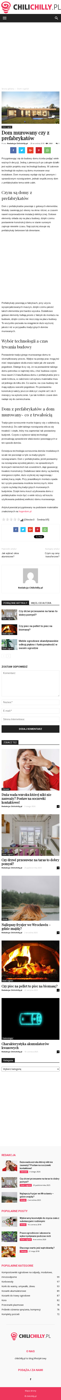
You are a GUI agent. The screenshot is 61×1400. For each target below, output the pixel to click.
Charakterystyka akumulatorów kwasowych (25, 1045)
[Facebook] (30, 1379)
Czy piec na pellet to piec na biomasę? (30, 986)
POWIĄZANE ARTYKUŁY (15, 603)
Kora (4, 1300)
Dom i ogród (7, 127)
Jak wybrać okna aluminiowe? (10, 555)
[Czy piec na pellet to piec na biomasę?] (9, 629)
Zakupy (24, 1251)
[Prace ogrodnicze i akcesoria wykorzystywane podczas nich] (9, 1236)
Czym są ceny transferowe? (52, 555)
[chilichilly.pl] (30, 7)
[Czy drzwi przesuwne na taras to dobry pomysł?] (9, 614)
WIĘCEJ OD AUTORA (41, 603)
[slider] (11, 519)
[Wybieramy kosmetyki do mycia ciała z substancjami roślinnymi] (9, 1222)
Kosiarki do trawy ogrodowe (16, 1295)
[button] (56, 18)
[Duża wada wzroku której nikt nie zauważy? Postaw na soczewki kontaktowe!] (30, 769)
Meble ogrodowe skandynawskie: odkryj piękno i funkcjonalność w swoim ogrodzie (39, 644)
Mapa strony (30, 1390)
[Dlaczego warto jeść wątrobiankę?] (9, 1251)
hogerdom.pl (25, 511)
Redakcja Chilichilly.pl (17, 143)
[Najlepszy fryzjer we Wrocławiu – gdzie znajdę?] (30, 898)
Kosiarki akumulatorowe (14, 1290)
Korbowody (7, 1281)
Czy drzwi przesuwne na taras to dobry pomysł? (30, 862)
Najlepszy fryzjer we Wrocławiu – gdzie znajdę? (26, 926)
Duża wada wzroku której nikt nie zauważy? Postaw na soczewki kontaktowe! (26, 798)
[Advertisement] (30, 54)
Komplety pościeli (10, 1314)
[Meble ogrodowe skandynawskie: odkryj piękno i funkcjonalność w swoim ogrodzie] (9, 644)
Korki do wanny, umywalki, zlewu (18, 1286)
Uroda (5, 919)
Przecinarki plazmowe (13, 1304)
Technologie (8, 1038)
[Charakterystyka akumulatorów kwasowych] (30, 1019)
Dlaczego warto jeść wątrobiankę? (37, 1248)
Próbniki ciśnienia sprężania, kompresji (21, 1309)
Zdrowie (6, 789)
